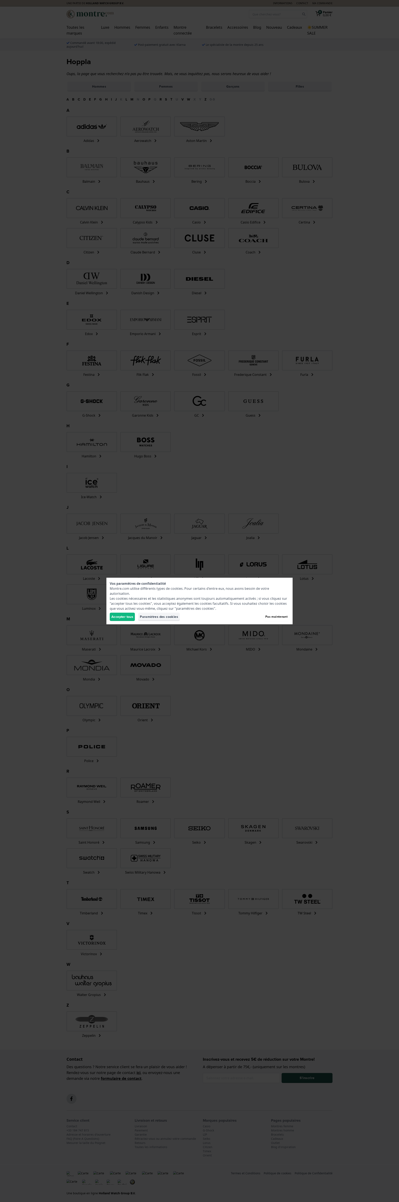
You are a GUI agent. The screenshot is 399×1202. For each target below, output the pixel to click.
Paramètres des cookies (159, 616)
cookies (177, 588)
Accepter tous (122, 616)
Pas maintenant (276, 617)
